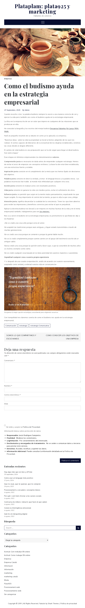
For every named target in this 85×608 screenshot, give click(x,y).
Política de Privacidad (31, 427)
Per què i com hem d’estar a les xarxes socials (22, 496)
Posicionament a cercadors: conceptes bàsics (22, 490)
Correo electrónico (12, 395)
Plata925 (7, 584)
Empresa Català (10, 562)
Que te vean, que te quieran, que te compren (22, 484)
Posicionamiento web (12, 591)
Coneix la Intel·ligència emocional (17, 508)
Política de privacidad (69, 603)
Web (6, 404)
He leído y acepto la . (23, 427)
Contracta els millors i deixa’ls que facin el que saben (25, 502)
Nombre (8, 386)
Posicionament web (12, 587)
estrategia (23, 326)
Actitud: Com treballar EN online (17, 552)
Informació (8, 566)
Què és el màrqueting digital (15, 514)
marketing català (11, 576)
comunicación (10, 326)
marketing (8, 573)
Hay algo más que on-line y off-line (18, 472)
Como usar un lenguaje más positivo (18, 478)
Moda (6, 580)
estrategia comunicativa (39, 326)
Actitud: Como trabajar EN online (17, 555)
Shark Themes (53, 603)
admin (27, 110)
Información (9, 569)
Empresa (8, 79)
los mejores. (44, 211)
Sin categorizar (10, 594)
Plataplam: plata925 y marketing (42, 8)
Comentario (9, 360)
